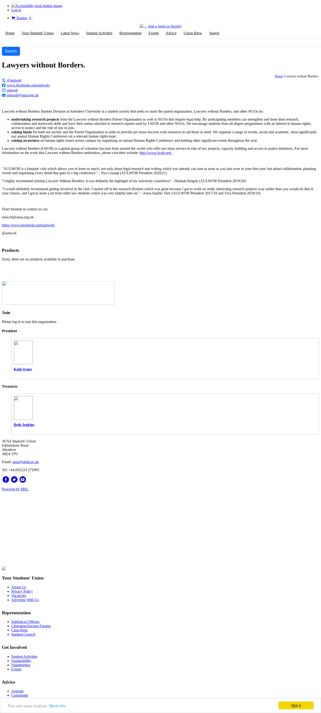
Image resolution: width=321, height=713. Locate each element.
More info (57, 706)
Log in (16, 10)
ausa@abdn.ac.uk (25, 462)
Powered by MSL (15, 489)
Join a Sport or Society (165, 26)
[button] (36, 6)
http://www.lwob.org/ (156, 153)
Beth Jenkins (24, 425)
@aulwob (14, 80)
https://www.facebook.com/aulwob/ (28, 225)
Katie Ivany (23, 369)
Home (279, 76)
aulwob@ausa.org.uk (23, 95)
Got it (296, 705)
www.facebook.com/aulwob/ (28, 85)
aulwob (12, 90)
